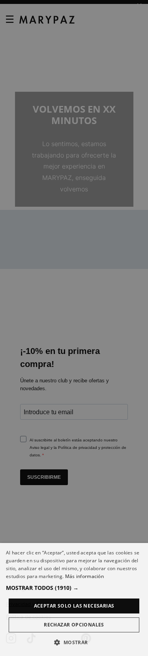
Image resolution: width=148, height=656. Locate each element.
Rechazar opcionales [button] (74, 624)
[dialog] (74, 599)
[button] (74, 588)
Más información (84, 576)
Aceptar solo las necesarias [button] (74, 605)
